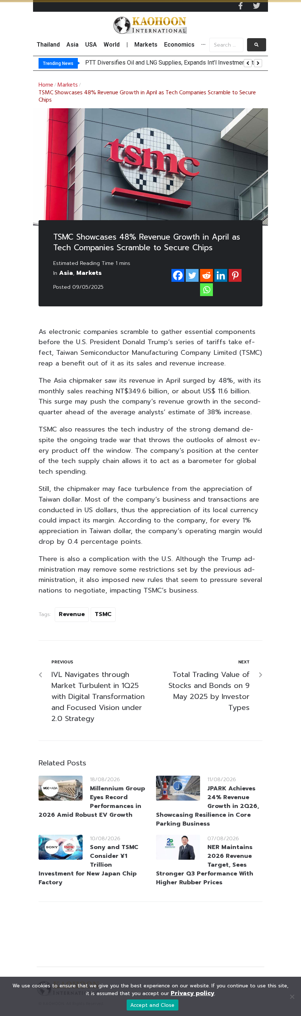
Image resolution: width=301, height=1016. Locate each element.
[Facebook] (177, 275)
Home (46, 85)
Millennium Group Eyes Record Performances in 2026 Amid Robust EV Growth (92, 801)
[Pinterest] (235, 275)
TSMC (103, 614)
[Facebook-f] (240, 6)
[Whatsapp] (206, 289)
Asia (66, 273)
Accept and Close (152, 1005)
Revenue (72, 614)
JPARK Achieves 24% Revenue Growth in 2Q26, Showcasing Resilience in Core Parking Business (207, 806)
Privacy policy (192, 993)
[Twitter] (256, 6)
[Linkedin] (220, 275)
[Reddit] (206, 275)
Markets (67, 85)
